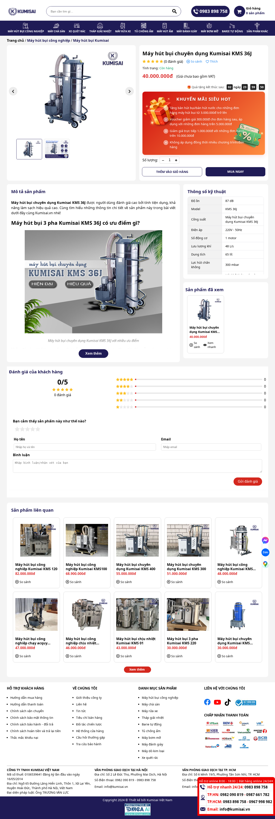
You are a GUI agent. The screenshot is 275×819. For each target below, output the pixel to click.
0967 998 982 (260, 801)
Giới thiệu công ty (89, 698)
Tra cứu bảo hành (88, 744)
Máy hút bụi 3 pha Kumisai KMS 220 (182, 641)
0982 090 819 (124, 780)
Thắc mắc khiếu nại (24, 738)
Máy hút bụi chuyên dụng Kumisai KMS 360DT (234, 641)
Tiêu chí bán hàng (89, 718)
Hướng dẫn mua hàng (26, 698)
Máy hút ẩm (165, 31)
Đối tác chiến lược (89, 724)
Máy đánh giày (187, 31)
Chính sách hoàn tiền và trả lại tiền (35, 731)
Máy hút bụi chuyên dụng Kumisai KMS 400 (135, 566)
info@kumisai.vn (116, 787)
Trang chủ (15, 40)
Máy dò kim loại (153, 751)
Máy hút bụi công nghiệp (26, 31)
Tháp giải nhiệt (100, 31)
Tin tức (81, 711)
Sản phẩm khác (257, 31)
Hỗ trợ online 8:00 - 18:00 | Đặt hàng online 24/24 (235, 781)
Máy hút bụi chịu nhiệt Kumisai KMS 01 (136, 641)
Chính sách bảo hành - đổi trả (31, 724)
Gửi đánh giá (248, 481)
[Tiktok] (227, 703)
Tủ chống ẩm (143, 31)
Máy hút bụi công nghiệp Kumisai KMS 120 (36, 566)
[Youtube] (217, 703)
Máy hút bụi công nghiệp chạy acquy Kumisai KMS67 (31, 641)
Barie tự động (232, 31)
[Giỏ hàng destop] (239, 11)
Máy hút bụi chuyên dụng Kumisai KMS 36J (204, 329)
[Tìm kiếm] (174, 11)
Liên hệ (81, 704)
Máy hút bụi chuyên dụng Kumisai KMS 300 (186, 566)
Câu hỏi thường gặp (90, 737)
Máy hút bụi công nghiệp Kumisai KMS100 (86, 566)
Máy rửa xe (123, 31)
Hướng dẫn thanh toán (26, 704)
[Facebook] (207, 703)
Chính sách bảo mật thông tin (31, 718)
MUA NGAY (235, 171)
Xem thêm (93, 353)
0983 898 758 (214, 11)
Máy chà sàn (56, 31)
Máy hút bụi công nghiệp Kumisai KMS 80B (235, 566)
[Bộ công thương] (245, 703)
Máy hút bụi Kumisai (91, 40)
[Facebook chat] (265, 540)
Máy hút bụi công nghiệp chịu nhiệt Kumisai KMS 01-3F (82, 641)
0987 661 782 (257, 794)
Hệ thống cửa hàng (90, 731)
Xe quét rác (77, 31)
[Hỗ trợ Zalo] (265, 552)
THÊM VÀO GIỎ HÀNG (172, 172)
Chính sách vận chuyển (27, 711)
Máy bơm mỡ (209, 31)
